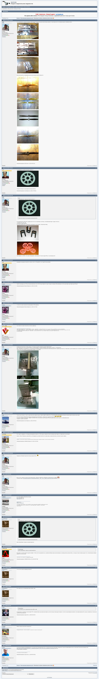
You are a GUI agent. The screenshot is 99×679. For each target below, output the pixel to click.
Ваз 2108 (18, 498)
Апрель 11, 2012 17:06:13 (8, 168)
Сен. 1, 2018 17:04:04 (7, 567)
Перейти (4, 672)
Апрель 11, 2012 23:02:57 (8, 413)
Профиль (4, 36)
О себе (3, 185)
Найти (13, 6)
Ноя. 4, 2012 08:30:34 (7, 474)
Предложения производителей (27, 18)
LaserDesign (4, 518)
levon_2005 (4, 325)
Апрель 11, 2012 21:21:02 (8, 282)
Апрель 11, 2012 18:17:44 (8, 195)
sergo (3, 607)
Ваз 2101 (18, 497)
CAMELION (4, 548)
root (3, 169)
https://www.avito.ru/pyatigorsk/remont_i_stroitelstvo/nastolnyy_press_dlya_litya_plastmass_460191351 (36, 648)
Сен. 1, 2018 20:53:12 (7, 624)
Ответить (95, 165)
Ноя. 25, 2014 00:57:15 (7, 516)
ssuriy (3, 647)
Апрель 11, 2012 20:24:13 (8, 260)
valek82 (3, 626)
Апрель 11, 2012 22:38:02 (8, 344)
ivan (3, 415)
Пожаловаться (90, 165)
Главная (3, 6)
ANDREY (4, 496)
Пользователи (9, 6)
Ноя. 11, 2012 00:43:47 (7, 495)
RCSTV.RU (13, 2)
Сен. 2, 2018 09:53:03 (7, 645)
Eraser (3, 284)
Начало (18, 18)
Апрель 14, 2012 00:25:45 (8, 453)
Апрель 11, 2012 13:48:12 (8, 20)
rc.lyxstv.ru (59, 14)
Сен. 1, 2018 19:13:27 (7, 605)
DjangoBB (95, 672)
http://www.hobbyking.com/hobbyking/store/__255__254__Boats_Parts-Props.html (38, 478)
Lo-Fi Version (49, 677)
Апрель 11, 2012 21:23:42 (8, 303)
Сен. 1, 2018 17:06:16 (7, 586)
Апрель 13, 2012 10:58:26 (8, 432)
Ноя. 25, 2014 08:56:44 (7, 546)
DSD (3, 22)
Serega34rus (4, 569)
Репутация (4, 35)
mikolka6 (4, 434)
